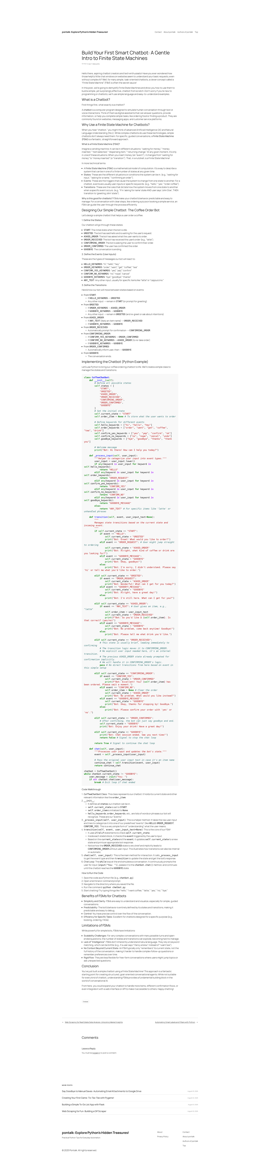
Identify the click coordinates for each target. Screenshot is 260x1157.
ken (90, 64)
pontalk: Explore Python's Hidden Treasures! (85, 32)
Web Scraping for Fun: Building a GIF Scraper (84, 1111)
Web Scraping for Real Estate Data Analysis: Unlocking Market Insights (94, 1022)
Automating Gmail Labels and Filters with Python (175, 1022)
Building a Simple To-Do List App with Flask (83, 1104)
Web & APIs (96, 64)
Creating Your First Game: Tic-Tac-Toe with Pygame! (88, 1098)
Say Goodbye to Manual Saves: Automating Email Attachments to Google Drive (101, 1091)
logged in (96, 1053)
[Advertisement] (61, 14)
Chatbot (85, 1002)
